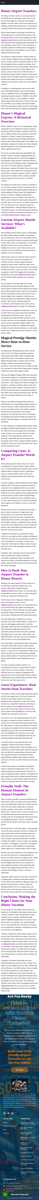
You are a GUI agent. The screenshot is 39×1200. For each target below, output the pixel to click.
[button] (5, 1194)
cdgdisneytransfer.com (9, 40)
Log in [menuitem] (3, 2)
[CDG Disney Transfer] (19, 1085)
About (5, 1122)
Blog (4, 1130)
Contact (6, 1133)
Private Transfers (9, 1126)
